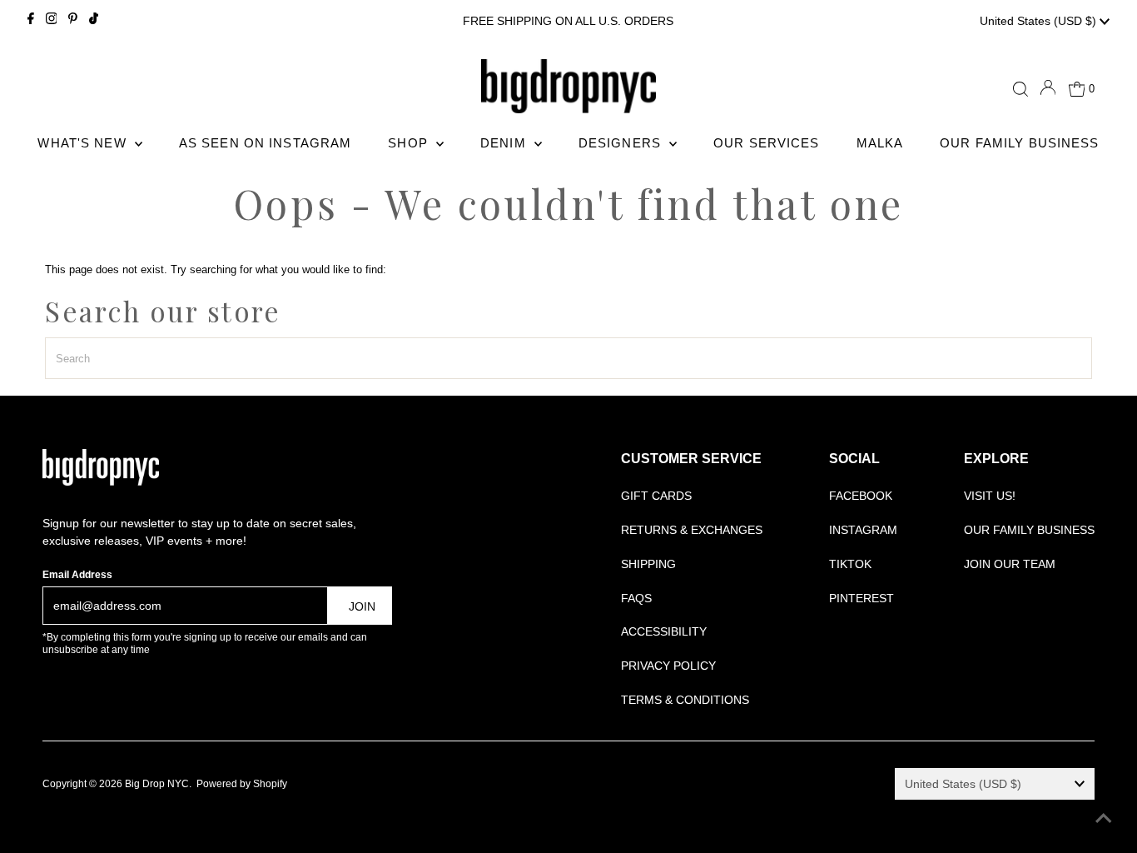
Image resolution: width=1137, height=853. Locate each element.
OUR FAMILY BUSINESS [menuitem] (1019, 143)
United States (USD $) (1040, 20)
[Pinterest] (73, 21)
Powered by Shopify (241, 784)
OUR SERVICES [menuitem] (766, 143)
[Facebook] (30, 21)
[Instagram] (52, 21)
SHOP (410, 143)
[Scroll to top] (1103, 819)
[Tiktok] (93, 21)
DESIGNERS (621, 143)
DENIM (505, 143)
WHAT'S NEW (83, 143)
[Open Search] (1020, 89)
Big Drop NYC (157, 784)
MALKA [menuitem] (880, 143)
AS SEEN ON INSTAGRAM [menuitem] (265, 143)
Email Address (77, 575)
